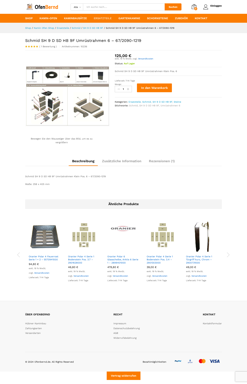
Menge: (118, 84)
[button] (41, 251)
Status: (119, 63)
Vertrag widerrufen (123, 375)
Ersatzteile (135, 101)
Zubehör (181, 18)
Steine (177, 101)
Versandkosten (145, 58)
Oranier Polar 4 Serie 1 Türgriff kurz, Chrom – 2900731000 (199, 259)
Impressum (119, 323)
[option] (45, 253)
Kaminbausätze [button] (75, 18)
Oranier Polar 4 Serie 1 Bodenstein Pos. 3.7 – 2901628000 (81, 259)
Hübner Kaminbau (35, 323)
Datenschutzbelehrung (126, 328)
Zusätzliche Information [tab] (121, 161)
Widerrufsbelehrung (124, 338)
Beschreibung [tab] (83, 161)
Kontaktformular (212, 323)
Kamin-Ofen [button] (48, 18)
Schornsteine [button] (157, 18)
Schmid (146, 101)
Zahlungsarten (33, 328)
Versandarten (33, 333)
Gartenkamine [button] (129, 18)
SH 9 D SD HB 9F (162, 101)
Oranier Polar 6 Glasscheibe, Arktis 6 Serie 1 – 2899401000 (122, 259)
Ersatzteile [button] (103, 18)
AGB (115, 333)
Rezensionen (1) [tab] (162, 161)
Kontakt (201, 18)
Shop (29, 18)
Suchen (173, 7)
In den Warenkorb (154, 88)
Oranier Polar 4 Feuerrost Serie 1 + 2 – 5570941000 (43, 258)
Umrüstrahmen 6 (170, 105)
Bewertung (48, 46)
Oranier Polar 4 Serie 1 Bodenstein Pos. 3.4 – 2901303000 (160, 259)
